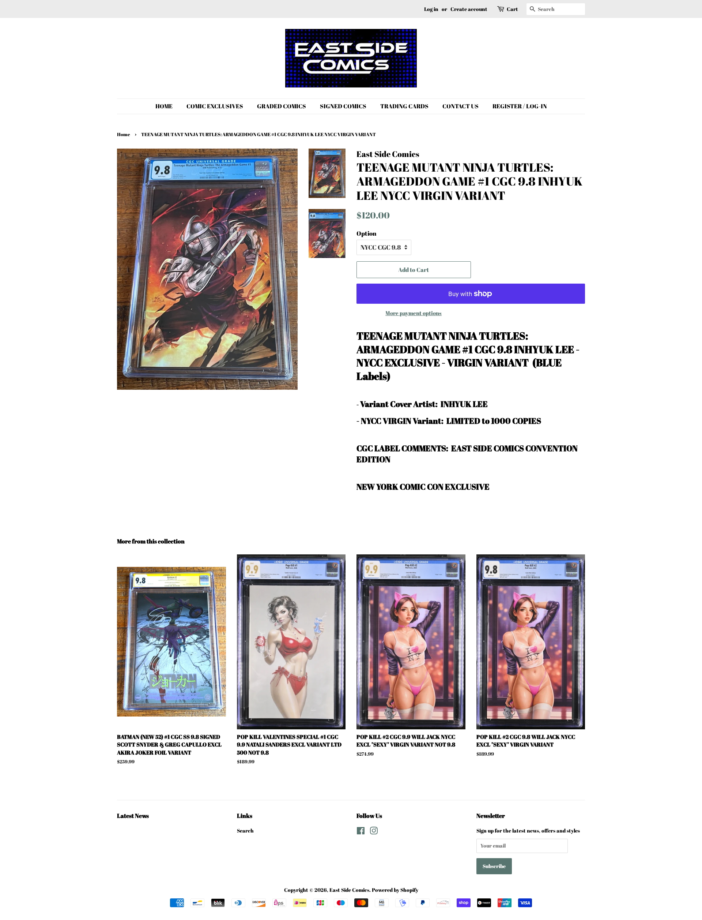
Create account (468, 8)
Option (366, 233)
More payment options (413, 313)
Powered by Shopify (395, 889)
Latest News (133, 816)
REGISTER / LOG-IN (519, 106)
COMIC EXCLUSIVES (214, 106)
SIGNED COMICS (343, 106)
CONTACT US (460, 106)
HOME (164, 106)
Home (123, 134)
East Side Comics (349, 889)
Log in (431, 8)
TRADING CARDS (404, 106)
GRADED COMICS (281, 106)
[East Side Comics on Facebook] (360, 832)
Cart (512, 8)
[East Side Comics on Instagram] (374, 832)
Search (245, 830)
